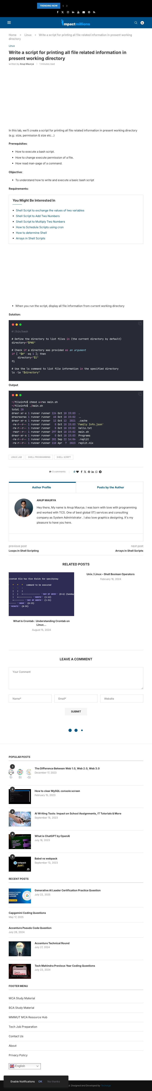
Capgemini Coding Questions (27, 912)
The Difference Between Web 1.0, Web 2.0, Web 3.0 (67, 768)
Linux (28, 35)
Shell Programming (39, 457)
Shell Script (64, 457)
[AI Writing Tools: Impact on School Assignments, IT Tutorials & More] (20, 819)
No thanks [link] (53, 1081)
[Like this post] (77, 471)
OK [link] (40, 1081)
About (12, 1045)
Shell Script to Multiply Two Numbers (40, 221)
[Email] (83, 12)
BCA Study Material (21, 1007)
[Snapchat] (89, 12)
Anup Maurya (27, 64)
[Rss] (94, 12)
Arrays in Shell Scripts (30, 238)
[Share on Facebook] (81, 471)
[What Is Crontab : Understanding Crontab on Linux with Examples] (41, 594)
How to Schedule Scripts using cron (40, 227)
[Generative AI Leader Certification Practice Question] (20, 896)
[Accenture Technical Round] (20, 948)
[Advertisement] (76, 96)
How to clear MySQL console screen (57, 790)
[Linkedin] (73, 12)
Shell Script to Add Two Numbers (38, 216)
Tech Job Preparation (23, 1026)
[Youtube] (78, 12)
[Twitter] (62, 12)
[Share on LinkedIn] (93, 471)
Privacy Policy (18, 1055)
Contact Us (16, 1036)
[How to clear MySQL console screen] (20, 796)
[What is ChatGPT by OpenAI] (20, 841)
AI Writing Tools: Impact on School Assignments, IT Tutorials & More (78, 813)
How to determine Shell (31, 233)
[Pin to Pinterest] (89, 471)
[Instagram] (68, 12)
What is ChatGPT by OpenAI (52, 836)
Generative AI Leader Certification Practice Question (68, 890)
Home (12, 35)
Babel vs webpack (46, 858)
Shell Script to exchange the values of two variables (50, 210)
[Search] (136, 22)
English (19, 1066)
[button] (63, 6)
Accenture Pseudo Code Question (30, 927)
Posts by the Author (110, 487)
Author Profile (41, 487)
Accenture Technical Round (52, 943)
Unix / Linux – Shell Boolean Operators (111, 574)
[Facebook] (57, 12)
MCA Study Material (22, 998)
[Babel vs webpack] (20, 864)
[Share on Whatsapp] (96, 471)
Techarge (106, 1085)
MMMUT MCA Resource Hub (28, 1017)
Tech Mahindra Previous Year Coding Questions (65, 965)
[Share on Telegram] (100, 471)
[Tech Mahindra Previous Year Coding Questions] (20, 971)
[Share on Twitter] (85, 471)
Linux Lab (16, 457)
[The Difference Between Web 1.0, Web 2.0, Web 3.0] (20, 774)
